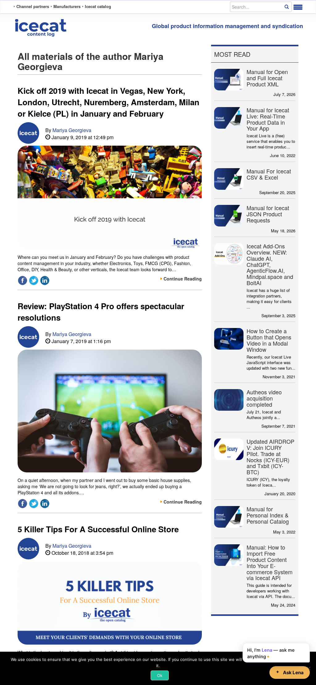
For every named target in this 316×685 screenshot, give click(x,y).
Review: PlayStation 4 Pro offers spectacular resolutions (101, 311)
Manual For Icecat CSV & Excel (269, 174)
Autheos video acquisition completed (264, 398)
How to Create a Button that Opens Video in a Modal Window (269, 340)
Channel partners (32, 6)
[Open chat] (289, 672)
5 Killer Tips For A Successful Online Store (98, 529)
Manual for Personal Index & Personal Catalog (268, 515)
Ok (159, 675)
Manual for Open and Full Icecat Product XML (267, 78)
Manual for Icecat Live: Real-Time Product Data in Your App (268, 119)
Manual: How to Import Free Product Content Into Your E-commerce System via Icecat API (270, 562)
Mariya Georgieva (71, 130)
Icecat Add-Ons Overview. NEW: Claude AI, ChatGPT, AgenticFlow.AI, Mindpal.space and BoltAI (270, 264)
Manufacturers (67, 6)
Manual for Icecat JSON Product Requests (268, 214)
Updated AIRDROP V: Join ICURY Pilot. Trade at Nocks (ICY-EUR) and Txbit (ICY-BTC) (270, 456)
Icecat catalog (98, 6)
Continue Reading (183, 279)
